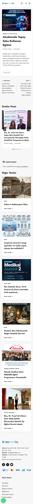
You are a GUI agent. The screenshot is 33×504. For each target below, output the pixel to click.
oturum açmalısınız (22, 166)
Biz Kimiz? (5, 486)
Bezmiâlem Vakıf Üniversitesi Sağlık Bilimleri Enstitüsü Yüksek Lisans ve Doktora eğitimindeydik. (25, 88)
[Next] (28, 129)
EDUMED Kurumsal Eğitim (11, 368)
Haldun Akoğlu (7, 49)
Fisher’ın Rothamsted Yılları (16, 204)
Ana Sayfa (5, 483)
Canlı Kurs (7, 283)
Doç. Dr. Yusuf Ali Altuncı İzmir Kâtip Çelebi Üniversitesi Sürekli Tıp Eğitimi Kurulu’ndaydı (15, 419)
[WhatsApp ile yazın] (3, 500)
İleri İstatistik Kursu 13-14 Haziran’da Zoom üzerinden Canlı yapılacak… (16, 289)
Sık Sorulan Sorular (7, 494)
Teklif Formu (5, 492)
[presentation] (16, 119)
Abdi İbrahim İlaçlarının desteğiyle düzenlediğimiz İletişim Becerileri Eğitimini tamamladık (8, 87)
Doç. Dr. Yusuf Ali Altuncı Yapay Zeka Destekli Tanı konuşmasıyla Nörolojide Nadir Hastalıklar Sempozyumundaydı (16, 136)
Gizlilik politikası (7, 497)
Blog (5, 201)
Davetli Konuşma (9, 412)
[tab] (13, 149)
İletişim (4, 500)
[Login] (26, 3)
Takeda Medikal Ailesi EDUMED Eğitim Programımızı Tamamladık (15, 374)
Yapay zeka (6, 72)
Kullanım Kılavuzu (7, 489)
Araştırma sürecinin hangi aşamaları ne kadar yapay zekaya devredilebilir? (15, 245)
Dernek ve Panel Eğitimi (10, 33)
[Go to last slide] (4, 129)
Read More (8, 208)
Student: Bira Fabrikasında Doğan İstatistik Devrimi (15, 332)
